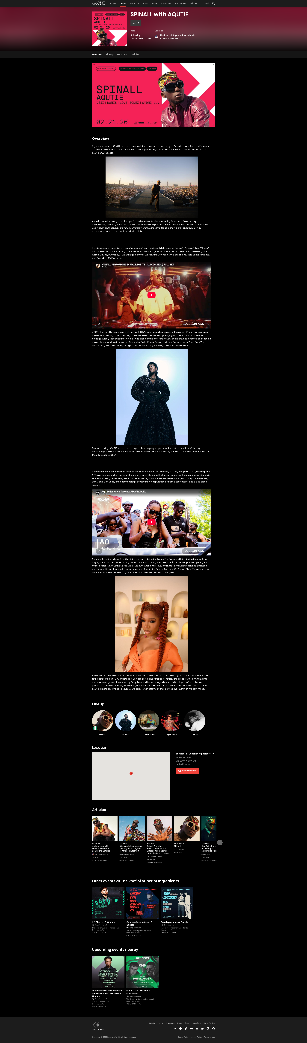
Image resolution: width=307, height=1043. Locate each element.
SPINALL (94, 860)
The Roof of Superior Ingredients (177, 35)
